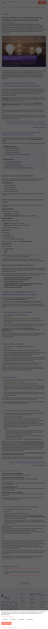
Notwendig (5, 619)
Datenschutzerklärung (5, 616)
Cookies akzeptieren (6, 623)
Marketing (14, 619)
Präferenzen (30, 619)
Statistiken (22, 619)
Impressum (12, 616)
